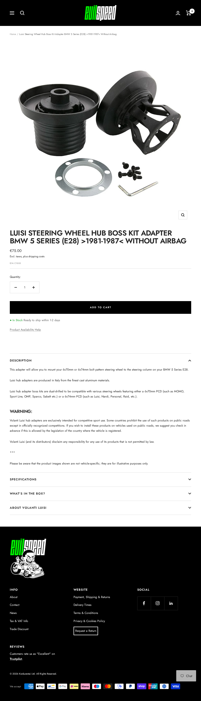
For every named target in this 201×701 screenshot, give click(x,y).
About (13, 597)
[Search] (22, 13)
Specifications (23, 479)
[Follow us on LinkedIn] (171, 603)
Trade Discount (19, 629)
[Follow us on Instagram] (157, 603)
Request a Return (85, 631)
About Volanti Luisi (28, 508)
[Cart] (188, 13)
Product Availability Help (25, 330)
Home (13, 34)
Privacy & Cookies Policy (89, 621)
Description (21, 360)
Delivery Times (82, 605)
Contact (14, 605)
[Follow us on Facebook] (144, 603)
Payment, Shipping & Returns (92, 597)
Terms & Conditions (86, 613)
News (13, 613)
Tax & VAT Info (19, 621)
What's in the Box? (27, 493)
